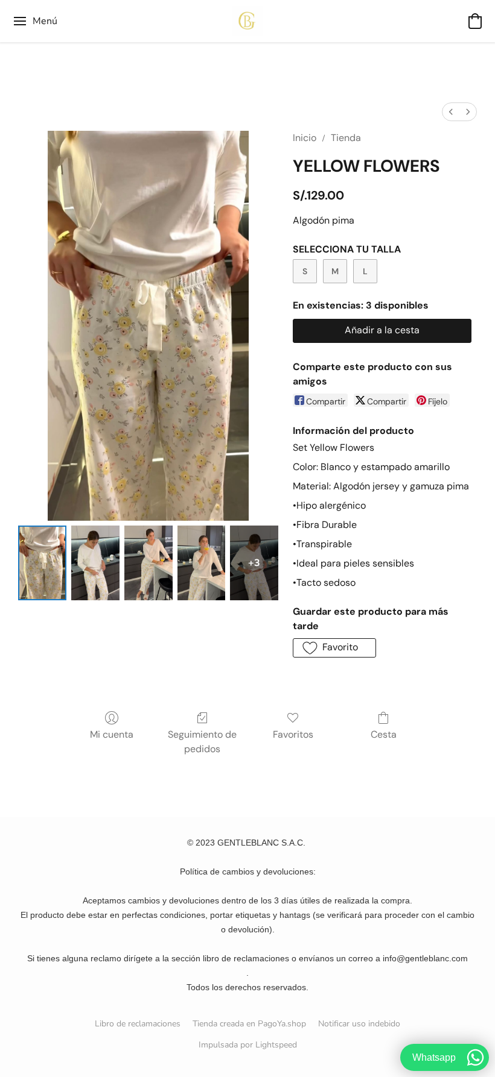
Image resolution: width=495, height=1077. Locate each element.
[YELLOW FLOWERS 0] (42, 563)
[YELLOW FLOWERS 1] (95, 563)
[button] (247, 21)
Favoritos (293, 734)
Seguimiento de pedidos (202, 741)
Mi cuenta (111, 734)
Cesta (384, 734)
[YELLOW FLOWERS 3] (201, 563)
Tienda (346, 137)
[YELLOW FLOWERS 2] (148, 563)
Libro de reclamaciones (137, 1023)
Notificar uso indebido (359, 1023)
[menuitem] (450, 112)
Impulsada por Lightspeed (248, 1044)
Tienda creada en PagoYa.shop (249, 1023)
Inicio (304, 137)
